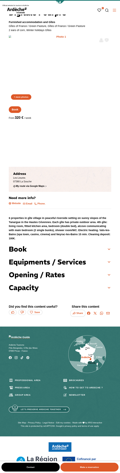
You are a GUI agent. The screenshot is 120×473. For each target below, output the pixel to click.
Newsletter (77, 395)
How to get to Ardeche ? (86, 387)
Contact (31, 467)
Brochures (76, 380)
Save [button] (37, 312)
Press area (22, 387)
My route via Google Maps (30, 186)
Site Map (22, 422)
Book (15, 109)
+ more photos (21, 97)
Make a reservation (89, 467)
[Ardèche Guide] (17, 10)
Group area (23, 395)
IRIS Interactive (95, 422)
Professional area (28, 380)
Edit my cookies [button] (63, 422)
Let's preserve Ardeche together (41, 409)
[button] (60, 2)
